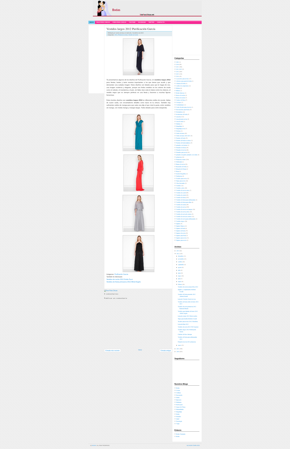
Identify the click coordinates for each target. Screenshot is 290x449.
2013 (177, 74)
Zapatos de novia (180, 233)
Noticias (178, 131)
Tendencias (179, 176)
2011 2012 (179, 69)
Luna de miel (179, 121)
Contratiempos (180, 105)
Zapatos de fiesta (180, 231)
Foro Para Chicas (119, 22)
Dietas (178, 397)
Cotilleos (178, 393)
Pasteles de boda (180, 138)
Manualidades (180, 409)
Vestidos (178, 185)
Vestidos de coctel (181, 193)
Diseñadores (179, 112)
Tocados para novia (181, 178)
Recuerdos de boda (181, 166)
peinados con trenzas (181, 145)
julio (179, 270)
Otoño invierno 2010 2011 (183, 136)
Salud (177, 419)
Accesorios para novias (182, 79)
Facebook (142, 22)
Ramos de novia (180, 164)
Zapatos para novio (181, 240)
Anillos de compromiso (182, 86)
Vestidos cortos (180, 188)
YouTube (132, 22)
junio (179, 273)
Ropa (177, 171)
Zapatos (178, 223)
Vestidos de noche (133, 35)
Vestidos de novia (181, 207)
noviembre (181, 259)
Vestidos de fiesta (181, 197)
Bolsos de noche (180, 95)
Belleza (178, 88)
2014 (177, 76)
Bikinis (178, 90)
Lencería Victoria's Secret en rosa (187, 299)
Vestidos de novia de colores (183, 214)
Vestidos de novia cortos (182, 190)
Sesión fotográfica (181, 174)
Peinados (178, 416)
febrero (180, 284)
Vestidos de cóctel (181, 195)
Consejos (178, 102)
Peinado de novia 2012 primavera (187, 342)
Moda (177, 414)
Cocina (178, 390)
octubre (180, 262)
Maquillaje (179, 126)
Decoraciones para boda (182, 109)
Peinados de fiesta (181, 147)
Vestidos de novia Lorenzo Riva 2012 (188, 287)
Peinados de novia (181, 150)
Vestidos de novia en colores (183, 216)
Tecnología (179, 421)
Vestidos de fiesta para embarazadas (185, 200)
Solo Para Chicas (103, 22)
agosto (180, 267)
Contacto (160, 22)
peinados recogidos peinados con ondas (186, 155)
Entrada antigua (166, 350)
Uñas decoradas (180, 183)
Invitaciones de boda (181, 114)
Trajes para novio (180, 181)
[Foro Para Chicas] (110, 290)
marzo (179, 281)
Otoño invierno (180, 133)
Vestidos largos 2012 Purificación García (130, 29)
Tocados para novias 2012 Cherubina (188, 321)
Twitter (151, 22)
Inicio (92, 22)
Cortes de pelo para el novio (183, 107)
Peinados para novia (181, 152)
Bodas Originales (180, 434)
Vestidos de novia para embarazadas (185, 219)
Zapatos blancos (180, 226)
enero (179, 345)
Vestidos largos (180, 221)
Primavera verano (123, 35)
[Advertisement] (145, 18)
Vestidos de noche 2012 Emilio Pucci (119, 279)
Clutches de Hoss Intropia (185, 334)
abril (179, 279)
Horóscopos (179, 404)
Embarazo (178, 402)
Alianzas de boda (180, 83)
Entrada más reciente (112, 350)
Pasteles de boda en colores (183, 140)
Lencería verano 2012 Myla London (187, 316)
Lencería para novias (181, 119)
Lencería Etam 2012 (183, 324)
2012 (116, 35)
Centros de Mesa (180, 100)
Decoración (179, 395)
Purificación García (121, 274)
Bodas (178, 388)
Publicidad (179, 162)
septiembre (181, 264)
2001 (177, 62)
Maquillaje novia (180, 128)
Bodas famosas (180, 93)
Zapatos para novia (181, 238)
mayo (179, 276)
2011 (177, 67)
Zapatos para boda (181, 235)
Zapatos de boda (180, 228)
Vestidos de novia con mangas (184, 209)
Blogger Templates (193, 445)
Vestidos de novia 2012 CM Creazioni (188, 327)
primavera (178, 157)
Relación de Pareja (181, 169)
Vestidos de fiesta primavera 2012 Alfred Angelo (123, 282)
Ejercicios (178, 400)
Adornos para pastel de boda (183, 81)
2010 (177, 64)
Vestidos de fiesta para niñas (183, 202)
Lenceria (178, 117)
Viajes (178, 423)
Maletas (178, 124)
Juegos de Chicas (180, 407)
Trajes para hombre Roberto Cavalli (187, 319)
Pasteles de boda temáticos (183, 143)
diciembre (180, 256)
